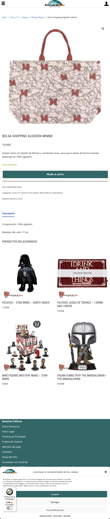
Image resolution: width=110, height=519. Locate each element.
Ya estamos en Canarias (15, 462)
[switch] (9, 508)
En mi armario (33, 192)
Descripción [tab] (8, 213)
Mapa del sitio (9, 457)
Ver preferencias (55, 510)
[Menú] (14, 488)
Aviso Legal (66, 516)
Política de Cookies (46, 516)
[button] (105, 471)
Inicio (4, 17)
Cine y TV (14, 17)
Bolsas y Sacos (16, 198)
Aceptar (55, 494)
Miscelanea (58, 192)
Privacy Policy (57, 516)
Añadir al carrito (55, 174)
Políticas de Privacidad (14, 436)
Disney (25, 17)
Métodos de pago (11, 446)
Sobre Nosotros (10, 426)
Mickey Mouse (37, 17)
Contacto (7, 451)
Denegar (55, 502)
